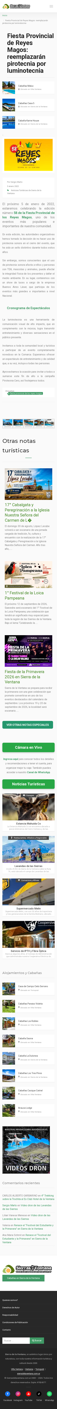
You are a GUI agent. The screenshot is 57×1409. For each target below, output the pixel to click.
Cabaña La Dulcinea (28, 1056)
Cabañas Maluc (26, 86)
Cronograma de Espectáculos (28, 308)
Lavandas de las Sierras (28, 866)
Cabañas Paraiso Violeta (30, 1003)
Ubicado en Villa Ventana (30, 89)
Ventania (29, 1369)
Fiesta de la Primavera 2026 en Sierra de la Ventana (24, 676)
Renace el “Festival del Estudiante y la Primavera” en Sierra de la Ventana (26, 1239)
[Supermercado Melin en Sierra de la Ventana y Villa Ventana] (28, 897)
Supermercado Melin (28, 908)
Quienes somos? (10, 1300)
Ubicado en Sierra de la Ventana (33, 107)
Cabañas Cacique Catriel (30, 1090)
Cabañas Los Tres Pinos (30, 1073)
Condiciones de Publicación (15, 1322)
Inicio (4, 15)
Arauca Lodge (25, 1108)
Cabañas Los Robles (28, 1021)
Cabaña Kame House (28, 120)
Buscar (38, 1340)
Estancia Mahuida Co (28, 823)
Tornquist (39, 1369)
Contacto (6, 1330)
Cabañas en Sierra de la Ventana (23, 1278)
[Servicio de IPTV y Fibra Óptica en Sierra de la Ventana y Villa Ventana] (28, 940)
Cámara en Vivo (28, 747)
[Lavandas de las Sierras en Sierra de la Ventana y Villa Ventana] (28, 855)
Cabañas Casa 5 (26, 103)
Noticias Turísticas (28, 784)
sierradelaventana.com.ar (28, 1373)
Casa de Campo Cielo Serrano (33, 986)
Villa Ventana (17, 1369)
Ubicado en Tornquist (29, 990)
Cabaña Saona (25, 1038)
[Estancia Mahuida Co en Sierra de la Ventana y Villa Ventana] (28, 812)
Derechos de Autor (11, 1307)
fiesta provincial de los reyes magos (26, 393)
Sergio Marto (16, 182)
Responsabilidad (10, 1315)
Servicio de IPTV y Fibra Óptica (28, 951)
